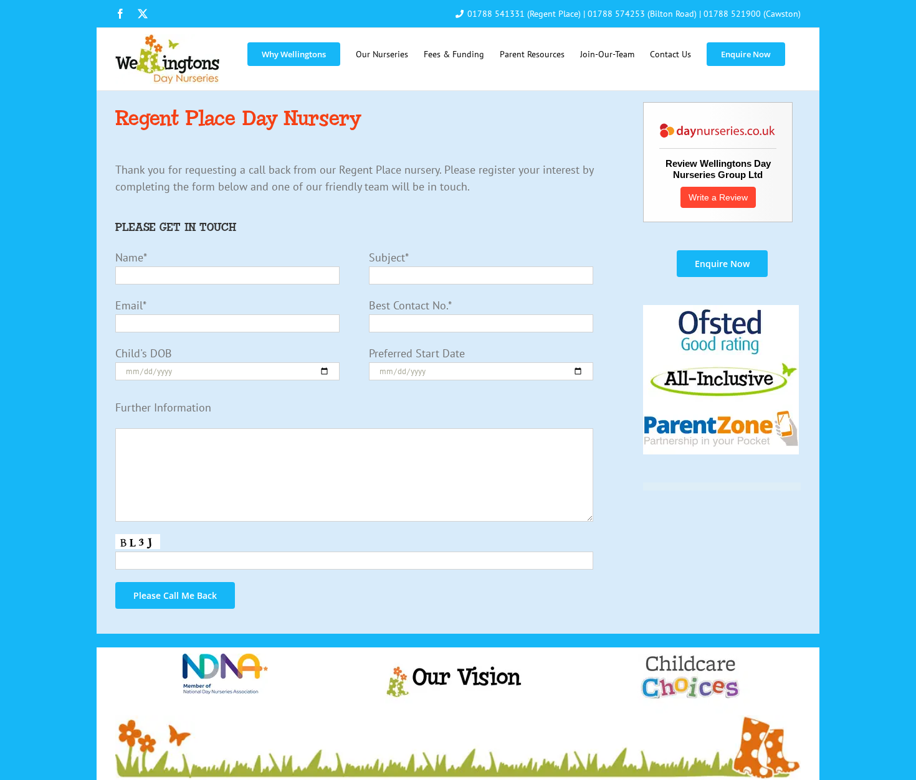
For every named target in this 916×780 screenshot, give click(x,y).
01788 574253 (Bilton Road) (642, 13)
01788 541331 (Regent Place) (524, 13)
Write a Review (718, 197)
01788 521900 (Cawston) (752, 13)
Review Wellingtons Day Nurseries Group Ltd (718, 169)
